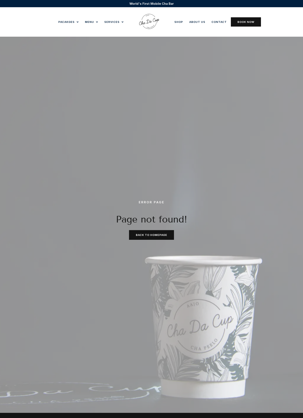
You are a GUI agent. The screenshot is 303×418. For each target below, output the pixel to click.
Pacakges (66, 21)
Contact (219, 21)
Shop (178, 21)
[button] (68, 22)
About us (197, 21)
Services (112, 21)
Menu (89, 21)
